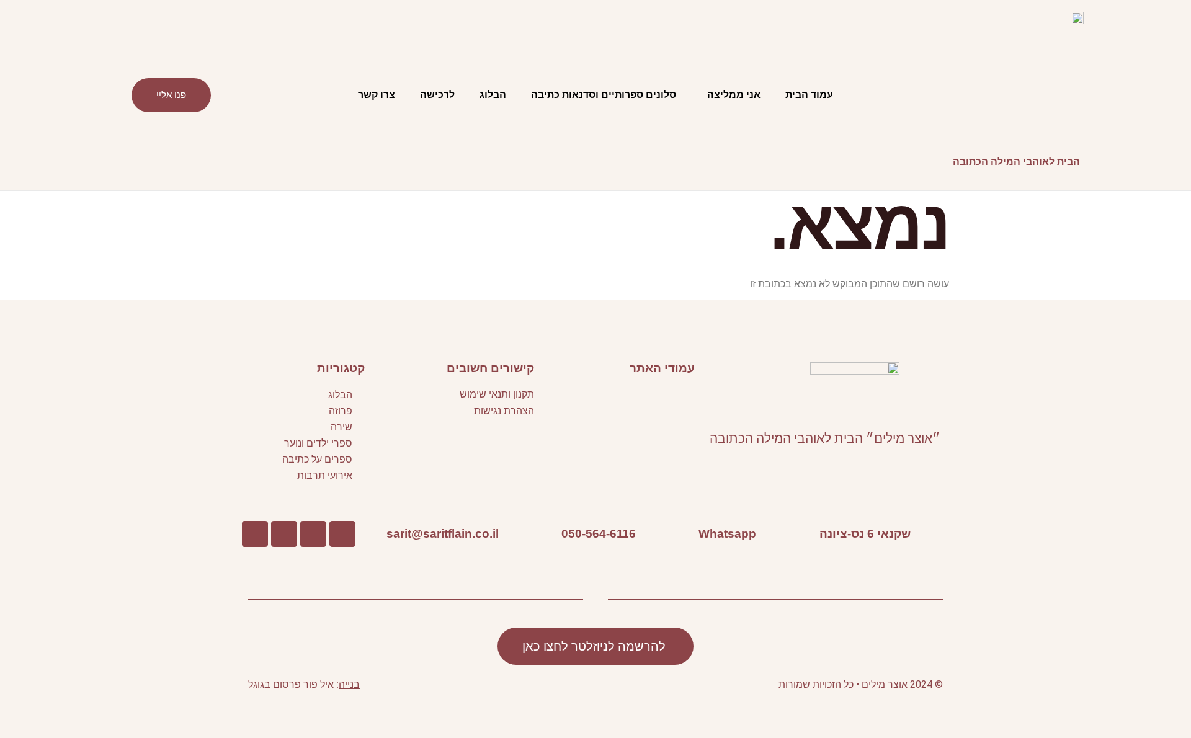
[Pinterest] (284, 534)
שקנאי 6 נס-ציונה (865, 533)
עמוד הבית (809, 94)
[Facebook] (342, 534)
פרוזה (340, 411)
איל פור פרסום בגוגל (291, 684)
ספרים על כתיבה (317, 459)
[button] (617, 397)
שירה (341, 427)
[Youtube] (313, 534)
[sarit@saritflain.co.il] (517, 534)
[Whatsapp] (775, 534)
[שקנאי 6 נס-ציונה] (929, 534)
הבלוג (493, 94)
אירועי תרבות (324, 475)
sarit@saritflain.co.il (442, 533)
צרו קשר (376, 94)
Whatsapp (727, 533)
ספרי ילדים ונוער (318, 443)
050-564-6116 (598, 533)
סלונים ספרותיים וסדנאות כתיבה (603, 94)
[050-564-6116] (654, 534)
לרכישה (437, 94)
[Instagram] (255, 534)
